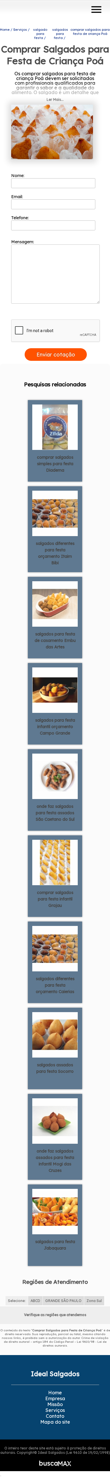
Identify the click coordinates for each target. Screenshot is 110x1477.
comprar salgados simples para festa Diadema (55, 464)
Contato (55, 1416)
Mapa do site (55, 1422)
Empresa (55, 1398)
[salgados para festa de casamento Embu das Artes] (55, 603)
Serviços (55, 1410)
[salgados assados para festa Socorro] (55, 1034)
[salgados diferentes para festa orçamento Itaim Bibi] (55, 513)
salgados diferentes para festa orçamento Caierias (55, 985)
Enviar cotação (55, 354)
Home (55, 1393)
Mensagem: (23, 241)
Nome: (18, 175)
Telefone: (20, 217)
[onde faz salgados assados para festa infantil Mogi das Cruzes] (55, 1121)
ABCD (35, 1300)
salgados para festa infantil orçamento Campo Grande (55, 727)
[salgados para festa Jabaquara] (55, 1211)
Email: (17, 196)
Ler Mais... (55, 99)
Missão (55, 1404)
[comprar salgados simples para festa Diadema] (55, 427)
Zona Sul (94, 1300)
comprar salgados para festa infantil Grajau (55, 899)
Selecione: (17, 1300)
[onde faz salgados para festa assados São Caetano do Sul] (55, 776)
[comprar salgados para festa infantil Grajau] (55, 862)
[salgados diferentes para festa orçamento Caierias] (55, 948)
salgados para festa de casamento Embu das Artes (55, 640)
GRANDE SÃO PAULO (63, 1300)
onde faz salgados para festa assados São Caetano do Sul (55, 813)
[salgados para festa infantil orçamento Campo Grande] (55, 690)
